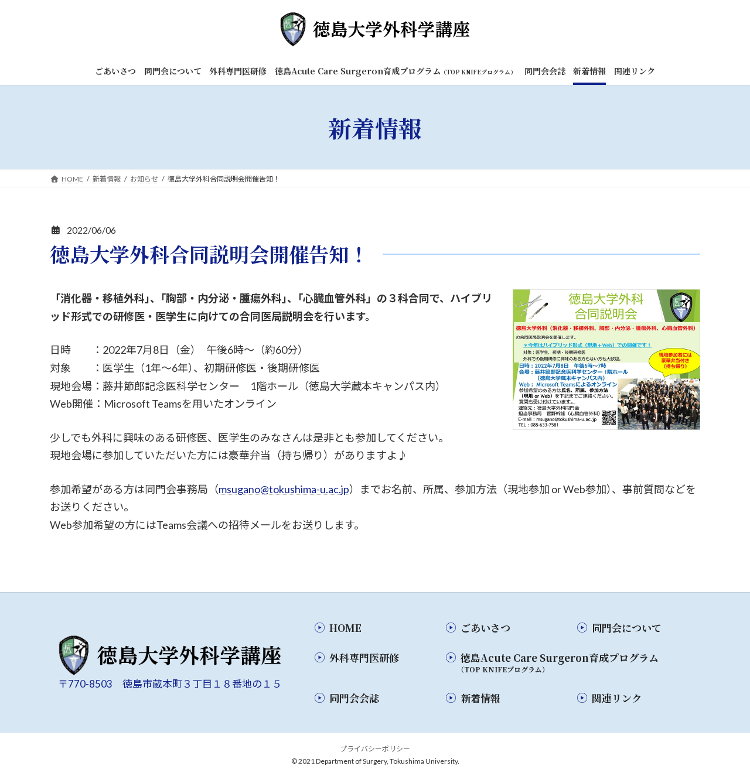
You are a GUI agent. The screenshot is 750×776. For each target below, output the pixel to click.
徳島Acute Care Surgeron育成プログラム (558, 662)
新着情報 (480, 697)
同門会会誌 (354, 697)
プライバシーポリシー (375, 748)
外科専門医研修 (364, 657)
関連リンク (617, 697)
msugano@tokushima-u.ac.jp (284, 489)
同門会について (627, 627)
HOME (345, 627)
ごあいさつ (485, 627)
